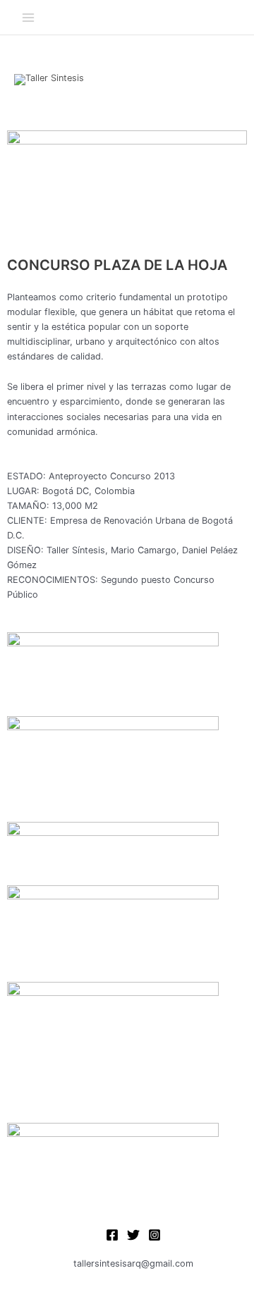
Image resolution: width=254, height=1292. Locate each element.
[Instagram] (154, 1235)
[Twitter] (133, 1235)
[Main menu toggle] (28, 17)
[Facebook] (112, 1235)
